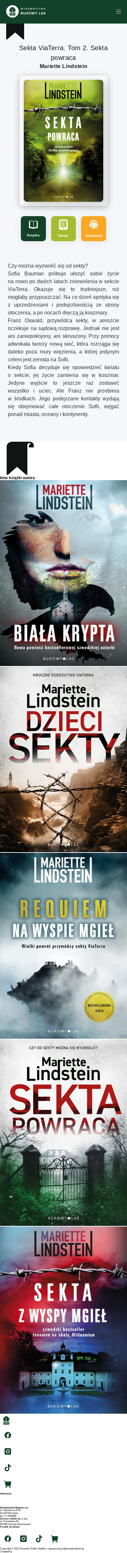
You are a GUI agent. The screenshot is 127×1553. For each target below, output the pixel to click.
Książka (33, 235)
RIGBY (17, 1551)
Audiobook (93, 235)
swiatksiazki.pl (8, 1529)
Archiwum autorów (10, 1502)
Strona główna (8, 1496)
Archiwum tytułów (10, 1499)
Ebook (63, 235)
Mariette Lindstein (64, 66)
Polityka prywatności (11, 1505)
